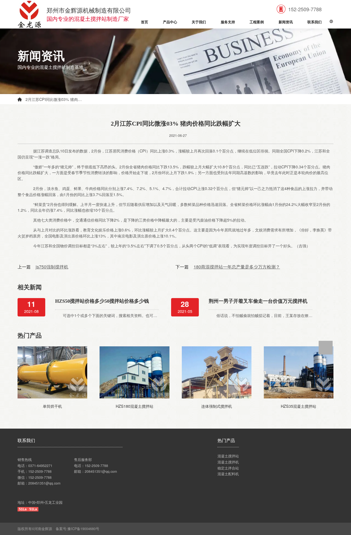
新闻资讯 (286, 22)
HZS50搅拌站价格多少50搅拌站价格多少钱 (102, 301)
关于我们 (199, 22)
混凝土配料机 (228, 473)
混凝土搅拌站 (228, 456)
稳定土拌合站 (228, 468)
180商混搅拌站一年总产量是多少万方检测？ (237, 266)
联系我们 (314, 22)
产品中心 (170, 22)
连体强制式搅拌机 (216, 406)
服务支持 (228, 22)
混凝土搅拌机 (228, 462)
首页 (144, 22)
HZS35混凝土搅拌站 (298, 406)
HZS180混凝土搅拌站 (134, 406)
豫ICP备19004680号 (85, 528)
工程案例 (257, 22)
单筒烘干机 (52, 406)
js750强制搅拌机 (52, 266)
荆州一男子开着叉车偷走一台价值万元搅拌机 (258, 301)
